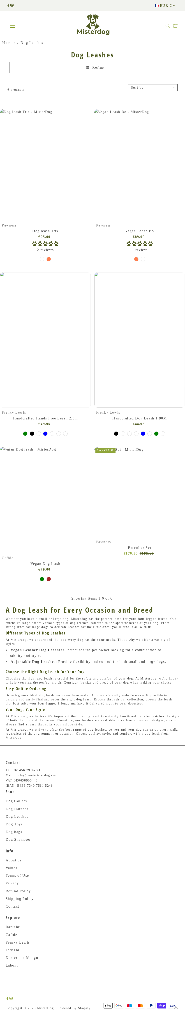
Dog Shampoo (18, 839)
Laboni (12, 965)
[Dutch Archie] (129, 433)
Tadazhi (12, 950)
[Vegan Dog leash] (45, 500)
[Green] (42, 579)
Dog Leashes (17, 816)
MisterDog (45, 1008)
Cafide (11, 935)
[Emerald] (42, 259)
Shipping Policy (20, 899)
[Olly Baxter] (58, 433)
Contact (12, 906)
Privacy (12, 883)
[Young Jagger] (52, 433)
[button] (45, 244)
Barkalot (13, 927)
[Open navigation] (27, 25)
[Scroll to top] (175, 1007)
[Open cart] (175, 25)
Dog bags (14, 832)
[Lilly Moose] (39, 433)
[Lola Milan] (65, 433)
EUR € (166, 5)
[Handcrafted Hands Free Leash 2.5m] (45, 340)
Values (11, 868)
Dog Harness (17, 809)
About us (14, 860)
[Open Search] (168, 26)
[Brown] (48, 579)
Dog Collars (16, 801)
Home (7, 43)
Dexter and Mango (22, 958)
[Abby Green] (25, 433)
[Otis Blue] (45, 433)
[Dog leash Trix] (45, 165)
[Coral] (48, 259)
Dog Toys (14, 824)
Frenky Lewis (18, 942)
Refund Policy (18, 891)
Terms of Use (17, 875)
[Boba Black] (32, 433)
